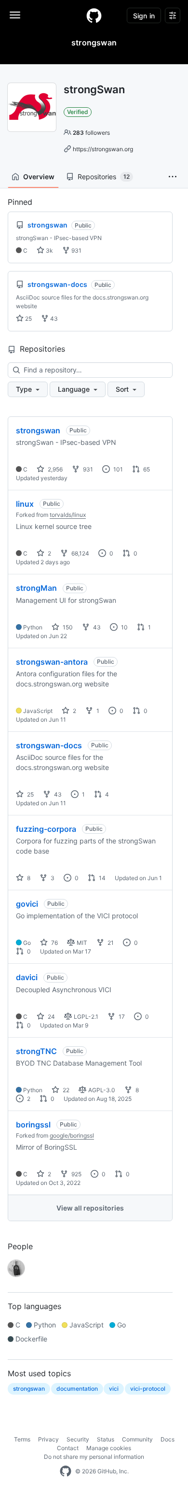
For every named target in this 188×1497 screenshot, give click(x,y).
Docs (168, 1439)
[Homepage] (94, 15)
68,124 (79, 553)
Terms (22, 1439)
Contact (68, 1448)
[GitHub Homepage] (65, 1471)
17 (121, 1016)
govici (27, 904)
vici (114, 1388)
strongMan (36, 588)
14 (101, 878)
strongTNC (36, 1051)
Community (137, 1439)
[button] (172, 177)
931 (75, 250)
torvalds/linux (68, 514)
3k (48, 250)
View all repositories (90, 1208)
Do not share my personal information (94, 1456)
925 (75, 1174)
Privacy (48, 1439)
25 (28, 318)
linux (25, 504)
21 (110, 942)
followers (91, 132)
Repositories (104, 176)
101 (117, 469)
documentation (77, 1388)
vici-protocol (147, 1388)
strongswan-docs (49, 745)
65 (146, 469)
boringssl (33, 1124)
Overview (38, 176)
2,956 (54, 469)
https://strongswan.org (103, 149)
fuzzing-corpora (46, 829)
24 (50, 1016)
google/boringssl (72, 1135)
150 (67, 627)
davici (27, 977)
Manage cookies (108, 1448)
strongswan (38, 430)
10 (124, 627)
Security (78, 1439)
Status (105, 1439)
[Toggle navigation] (15, 15)
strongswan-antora (52, 662)
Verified (77, 111)
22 (65, 1090)
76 (54, 942)
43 (53, 318)
